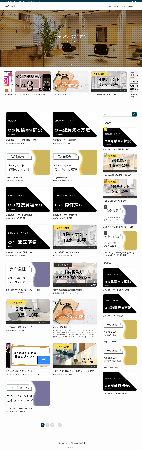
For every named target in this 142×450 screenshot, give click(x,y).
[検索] (135, 1)
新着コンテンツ (64, 443)
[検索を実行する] (134, 114)
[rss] (132, 1)
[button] (70, 64)
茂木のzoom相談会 (77, 443)
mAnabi (10, 6)
